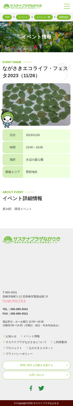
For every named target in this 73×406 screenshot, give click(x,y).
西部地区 (64, 17)
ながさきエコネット (41, 347)
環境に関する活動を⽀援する (36, 365)
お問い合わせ (36, 374)
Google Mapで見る (14, 300)
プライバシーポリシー (19, 353)
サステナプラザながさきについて (26, 342)
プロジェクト (14, 347)
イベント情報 (31, 336)
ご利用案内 (60, 342)
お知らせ (11, 336)
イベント (23, 17)
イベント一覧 (43, 17)
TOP (7, 17)
